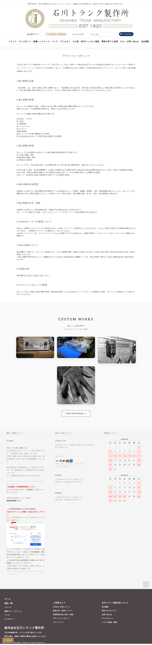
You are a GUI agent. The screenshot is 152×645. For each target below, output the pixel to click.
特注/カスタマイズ (109, 610)
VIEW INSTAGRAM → (76, 413)
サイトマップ (58, 622)
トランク (8, 607)
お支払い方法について (61, 607)
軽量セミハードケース (13, 611)
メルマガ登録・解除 (109, 622)
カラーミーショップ (29, 68)
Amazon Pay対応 (78, 34)
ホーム (8, 598)
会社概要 (105, 607)
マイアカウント (108, 618)
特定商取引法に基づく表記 (63, 614)
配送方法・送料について (62, 610)
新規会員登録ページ (14, 501)
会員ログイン (34, 34)
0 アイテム (128, 34)
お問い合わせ (107, 614)
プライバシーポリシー (61, 618)
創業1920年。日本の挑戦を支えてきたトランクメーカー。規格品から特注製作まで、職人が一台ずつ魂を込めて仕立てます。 (76, 3)
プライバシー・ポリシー (112, 68)
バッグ (7, 615)
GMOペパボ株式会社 (78, 64)
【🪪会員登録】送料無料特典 (56, 34)
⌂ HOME (8, 640)
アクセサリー (10, 619)
